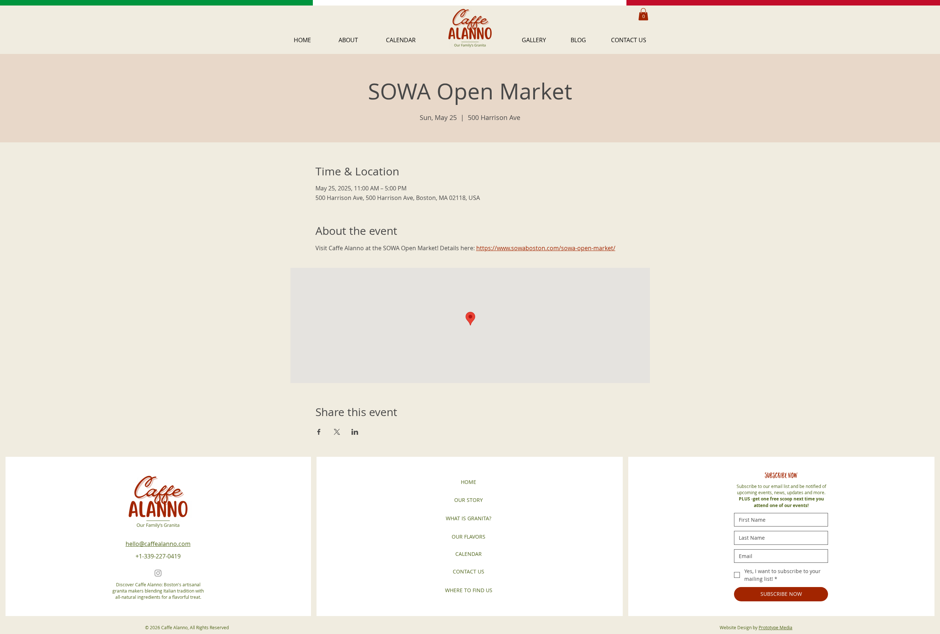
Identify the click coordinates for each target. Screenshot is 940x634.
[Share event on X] (336, 432)
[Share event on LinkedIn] (354, 432)
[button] (357, 40)
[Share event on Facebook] (318, 432)
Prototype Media (775, 627)
